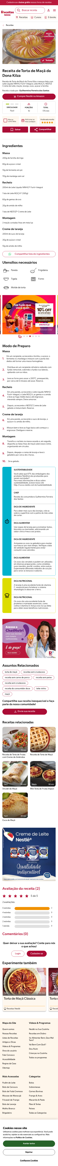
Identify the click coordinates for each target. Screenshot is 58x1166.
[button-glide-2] (30, 336)
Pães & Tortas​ (35, 1104)
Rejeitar (29, 1152)
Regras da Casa (9, 1064)
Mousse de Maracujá (11, 1096)
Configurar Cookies (29, 1161)
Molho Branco (8, 1109)
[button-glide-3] (33, 336)
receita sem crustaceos (15, 683)
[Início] (7, 14)
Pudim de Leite (8, 1083)
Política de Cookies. (24, 1138)
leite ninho (41, 689)
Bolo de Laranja (9, 1104)
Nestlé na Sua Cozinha (39, 1029)
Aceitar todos (29, 1144)
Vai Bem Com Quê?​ (37, 1045)
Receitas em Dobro (37, 1034)
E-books (52, 17)
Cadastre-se (36, 953)
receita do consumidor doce (17, 689)
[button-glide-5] (39, 336)
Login (18, 953)
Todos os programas (38, 1058)
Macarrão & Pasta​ (37, 1100)
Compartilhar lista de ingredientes (32, 254)
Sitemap (6, 1068)
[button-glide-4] (36, 336)
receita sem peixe (44, 677)
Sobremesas (34, 1087)
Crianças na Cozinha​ (38, 1053)
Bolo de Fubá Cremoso (12, 1091)
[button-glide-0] (24, 336)
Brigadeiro (7, 1113)
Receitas (23, 17)
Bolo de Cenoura (10, 1087)
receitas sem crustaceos (34, 672)
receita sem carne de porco (17, 677)
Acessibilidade (8, 1059)
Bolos (31, 1083)
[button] (43, 130)
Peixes (32, 1109)
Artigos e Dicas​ (9, 1042)
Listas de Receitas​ (10, 1038)
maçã (7, 694)
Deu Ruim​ (33, 1049)
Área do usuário (9, 1051)
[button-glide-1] (27, 336)
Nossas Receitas (9, 1034)
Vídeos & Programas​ (11, 1046)
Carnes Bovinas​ (36, 1091)
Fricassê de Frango (10, 1100)
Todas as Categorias (38, 1113)
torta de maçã (11, 672)
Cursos (37, 17)
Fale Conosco (8, 1055)
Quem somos (8, 1029)
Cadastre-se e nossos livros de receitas (29, 2)
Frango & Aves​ (35, 1096)
